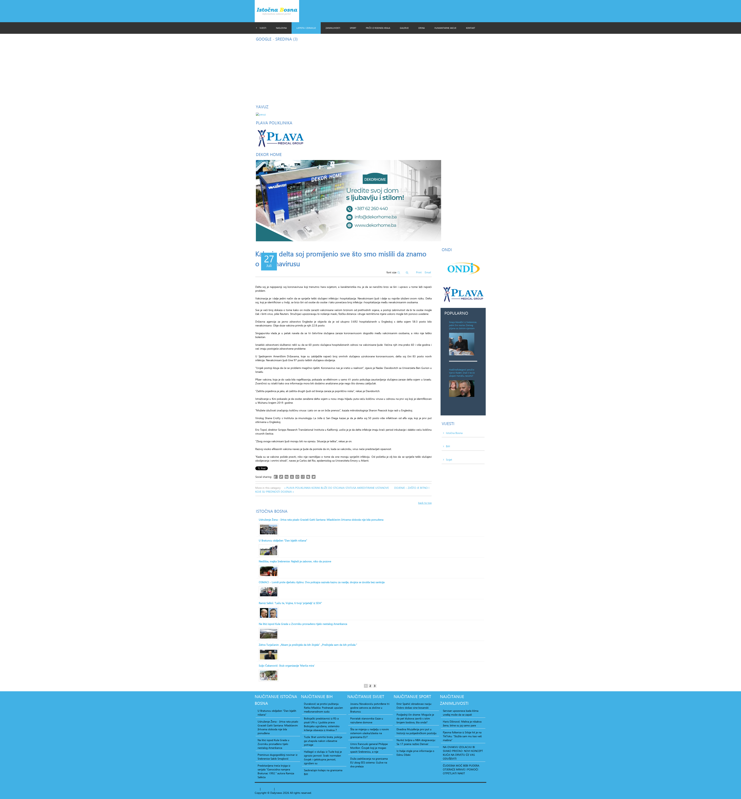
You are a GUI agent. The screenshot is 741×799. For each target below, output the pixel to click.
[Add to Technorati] (297, 477)
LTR (282, 789)
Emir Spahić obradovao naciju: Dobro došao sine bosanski (414, 706)
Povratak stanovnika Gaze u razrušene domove (366, 720)
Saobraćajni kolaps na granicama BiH (323, 772)
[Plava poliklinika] (280, 138)
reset (270, 789)
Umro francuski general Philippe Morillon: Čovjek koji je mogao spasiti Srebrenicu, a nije (369, 748)
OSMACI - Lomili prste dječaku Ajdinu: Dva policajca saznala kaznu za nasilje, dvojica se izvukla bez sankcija (322, 582)
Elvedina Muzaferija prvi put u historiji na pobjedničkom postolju (416, 731)
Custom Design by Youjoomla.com (332, 793)
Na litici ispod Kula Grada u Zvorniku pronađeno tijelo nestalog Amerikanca (303, 624)
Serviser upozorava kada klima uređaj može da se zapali (460, 713)
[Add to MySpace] (308, 477)
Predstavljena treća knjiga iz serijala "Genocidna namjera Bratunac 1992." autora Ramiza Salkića (276, 771)
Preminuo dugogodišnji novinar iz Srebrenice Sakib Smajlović (277, 757)
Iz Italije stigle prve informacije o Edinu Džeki (415, 753)
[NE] (348, 200)
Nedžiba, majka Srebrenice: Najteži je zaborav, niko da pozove (295, 561)
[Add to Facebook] (276, 477)
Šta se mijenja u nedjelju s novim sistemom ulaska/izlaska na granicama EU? (369, 733)
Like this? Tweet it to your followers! (314, 477)
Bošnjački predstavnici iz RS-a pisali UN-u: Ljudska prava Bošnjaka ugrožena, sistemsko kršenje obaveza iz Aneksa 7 (321, 724)
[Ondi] (463, 268)
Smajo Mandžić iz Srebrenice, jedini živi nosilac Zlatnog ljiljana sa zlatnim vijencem (463, 325)
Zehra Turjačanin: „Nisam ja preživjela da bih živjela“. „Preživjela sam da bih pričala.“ (308, 645)
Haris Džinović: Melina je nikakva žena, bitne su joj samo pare (462, 723)
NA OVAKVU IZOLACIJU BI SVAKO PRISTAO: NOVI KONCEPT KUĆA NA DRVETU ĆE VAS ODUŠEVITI (463, 753)
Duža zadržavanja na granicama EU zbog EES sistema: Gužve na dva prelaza (369, 762)
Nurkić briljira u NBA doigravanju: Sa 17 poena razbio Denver (416, 742)
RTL (277, 789)
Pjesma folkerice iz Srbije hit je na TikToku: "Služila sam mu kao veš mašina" (462, 736)
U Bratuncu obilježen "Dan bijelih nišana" (283, 540)
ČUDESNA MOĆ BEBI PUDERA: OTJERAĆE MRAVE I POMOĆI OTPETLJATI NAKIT (461, 769)
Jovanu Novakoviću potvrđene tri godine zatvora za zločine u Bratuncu (369, 707)
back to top (425, 503)
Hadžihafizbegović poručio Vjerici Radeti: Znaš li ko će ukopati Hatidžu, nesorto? (462, 372)
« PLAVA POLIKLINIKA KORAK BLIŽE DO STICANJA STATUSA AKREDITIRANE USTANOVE (337, 488)
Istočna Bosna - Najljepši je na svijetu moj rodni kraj (280, 12)
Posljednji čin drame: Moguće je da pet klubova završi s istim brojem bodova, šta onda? (415, 718)
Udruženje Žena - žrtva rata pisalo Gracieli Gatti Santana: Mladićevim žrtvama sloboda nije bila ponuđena (321, 520)
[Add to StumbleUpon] (292, 477)
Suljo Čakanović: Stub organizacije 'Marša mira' (287, 666)
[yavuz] (261, 114)
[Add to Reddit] (303, 477)
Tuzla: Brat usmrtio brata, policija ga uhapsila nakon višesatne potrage (323, 741)
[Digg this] (286, 477)
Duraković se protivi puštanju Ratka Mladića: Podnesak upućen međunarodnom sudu (323, 707)
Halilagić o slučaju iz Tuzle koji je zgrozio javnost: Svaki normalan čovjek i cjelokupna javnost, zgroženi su (323, 757)
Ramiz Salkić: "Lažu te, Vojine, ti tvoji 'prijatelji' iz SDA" (290, 603)
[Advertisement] (370, 72)
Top (257, 789)
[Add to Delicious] (281, 477)
